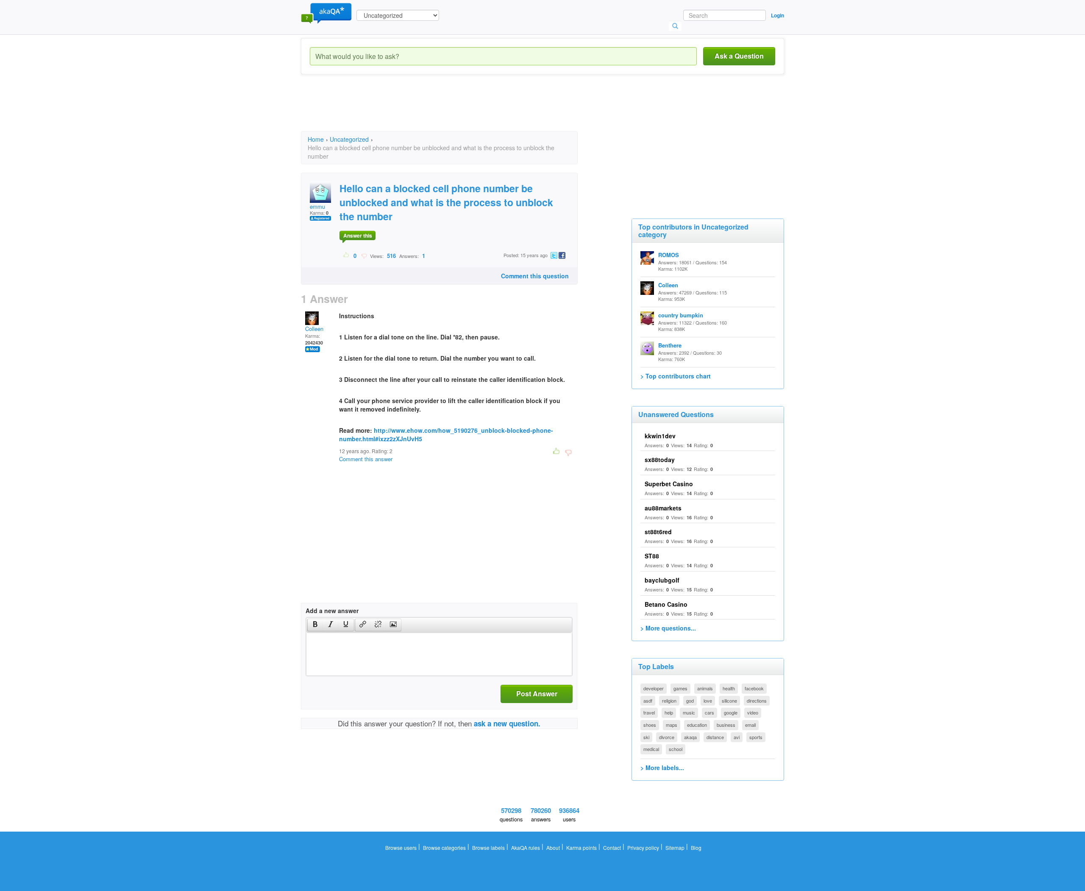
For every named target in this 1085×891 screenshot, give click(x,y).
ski (646, 737)
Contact (612, 847)
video (752, 712)
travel (649, 712)
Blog (696, 847)
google (730, 712)
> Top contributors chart (675, 376)
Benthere (670, 345)
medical (651, 748)
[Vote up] (346, 255)
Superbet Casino (669, 483)
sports (755, 737)
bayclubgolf (662, 580)
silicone (729, 700)
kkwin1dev (660, 435)
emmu (317, 206)
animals (705, 688)
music (689, 712)
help (669, 712)
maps (671, 724)
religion (669, 700)
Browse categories (444, 847)
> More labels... (662, 767)
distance (715, 737)
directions (757, 700)
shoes (649, 724)
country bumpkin (680, 315)
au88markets (663, 508)
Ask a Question (739, 56)
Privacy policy (643, 847)
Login (777, 15)
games (680, 688)
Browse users (401, 847)
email (750, 724)
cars (709, 712)
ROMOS (668, 255)
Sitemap (674, 847)
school (675, 748)
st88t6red (658, 531)
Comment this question (535, 276)
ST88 (652, 556)
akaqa (690, 737)
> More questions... (668, 628)
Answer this (357, 235)
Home (316, 139)
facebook (754, 688)
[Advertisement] (455, 110)
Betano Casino (666, 604)
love (708, 700)
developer (653, 688)
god (690, 700)
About (553, 847)
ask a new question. (507, 723)
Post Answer (536, 693)
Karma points (581, 847)
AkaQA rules (525, 847)
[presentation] (315, 625)
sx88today (660, 459)
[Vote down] (363, 255)
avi (737, 737)
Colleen (314, 329)
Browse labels (488, 847)
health (729, 688)
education (697, 724)
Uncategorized (349, 139)
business (726, 724)
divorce (666, 737)
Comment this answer (365, 459)
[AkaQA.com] (326, 12)
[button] (315, 625)
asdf (647, 700)
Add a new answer (332, 610)
